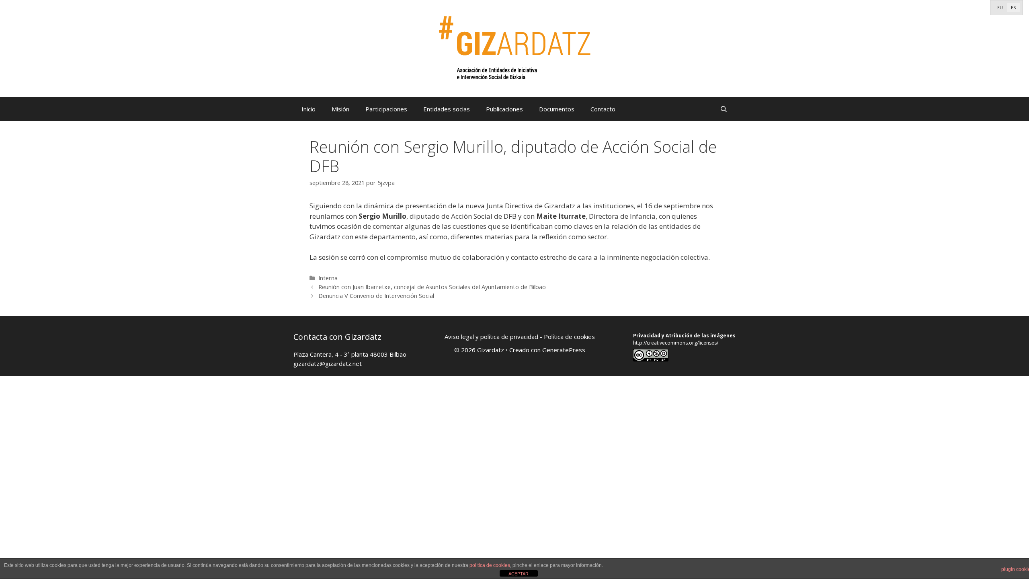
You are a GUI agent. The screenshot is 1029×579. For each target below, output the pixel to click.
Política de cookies (569, 337)
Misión (340, 109)
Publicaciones (504, 109)
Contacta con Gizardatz (337, 336)
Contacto (602, 109)
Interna (328, 278)
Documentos (556, 109)
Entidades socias (446, 109)
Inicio (308, 109)
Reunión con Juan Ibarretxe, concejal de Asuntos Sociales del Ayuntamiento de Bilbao (432, 287)
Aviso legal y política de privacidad (491, 337)
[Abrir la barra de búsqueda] (724, 109)
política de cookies (489, 565)
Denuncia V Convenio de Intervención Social (376, 296)
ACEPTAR (518, 573)
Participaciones (386, 109)
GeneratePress (563, 350)
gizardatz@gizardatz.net (327, 363)
